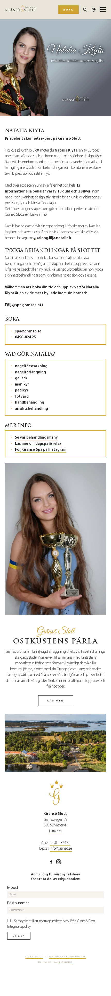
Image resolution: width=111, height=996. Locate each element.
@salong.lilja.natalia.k (52, 237)
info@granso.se (61, 848)
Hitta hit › (55, 831)
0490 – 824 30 (60, 843)
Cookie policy (34, 956)
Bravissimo (66, 962)
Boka (68, 9)
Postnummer (18, 903)
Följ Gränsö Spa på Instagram (40, 449)
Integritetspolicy (19, 926)
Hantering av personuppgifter (67, 956)
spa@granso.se (28, 331)
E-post (12, 887)
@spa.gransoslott (27, 304)
